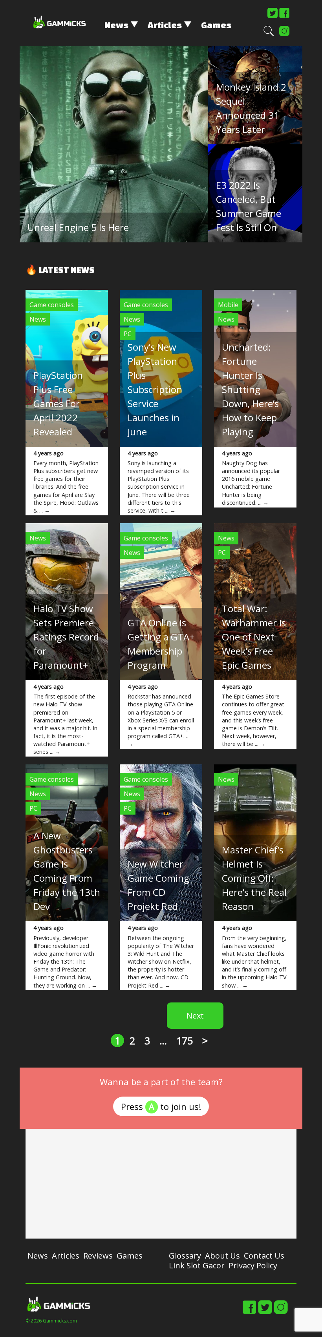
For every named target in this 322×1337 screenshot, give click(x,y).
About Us (222, 1255)
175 (184, 1040)
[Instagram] (284, 34)
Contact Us (264, 1255)
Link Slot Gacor (197, 1265)
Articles (165, 25)
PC (128, 333)
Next (195, 1015)
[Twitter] (272, 16)
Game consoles (51, 304)
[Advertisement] (161, 1184)
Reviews (98, 1255)
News (116, 25)
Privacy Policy (253, 1265)
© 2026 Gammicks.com (51, 1320)
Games (216, 25)
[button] (268, 34)
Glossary (185, 1255)
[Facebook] (284, 16)
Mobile (228, 304)
